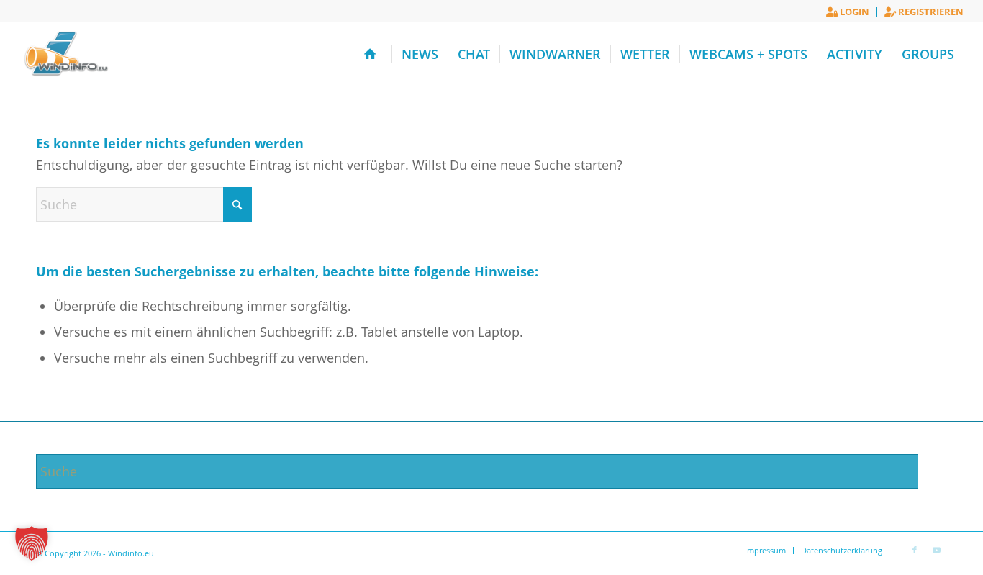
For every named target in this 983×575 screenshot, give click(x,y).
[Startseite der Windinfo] (373, 54)
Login (853, 11)
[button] (31, 543)
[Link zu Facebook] (914, 550)
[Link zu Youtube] (936, 550)
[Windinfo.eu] (64, 54)
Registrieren (930, 11)
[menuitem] (848, 12)
